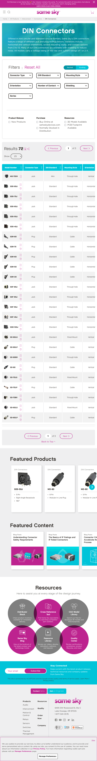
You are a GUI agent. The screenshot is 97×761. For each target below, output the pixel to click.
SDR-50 (13, 267)
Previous (54, 148)
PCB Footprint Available (74, 126)
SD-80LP (14, 347)
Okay (93, 740)
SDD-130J (14, 327)
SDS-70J (13, 196)
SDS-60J (14, 206)
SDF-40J (13, 317)
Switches (27, 727)
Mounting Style (70, 167)
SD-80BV (14, 357)
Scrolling (82, 67)
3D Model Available (77, 122)
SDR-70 (13, 246)
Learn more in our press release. (49, 6)
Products (27, 701)
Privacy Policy (48, 680)
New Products (18, 122)
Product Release (16, 118)
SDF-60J (13, 297)
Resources (69, 118)
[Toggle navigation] (4, 12)
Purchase (40, 118)
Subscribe (35, 671)
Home (5, 19)
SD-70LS (13, 377)
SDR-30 (13, 277)
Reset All (32, 66)
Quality (41, 708)
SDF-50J (13, 307)
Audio (25, 705)
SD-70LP (13, 387)
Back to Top (47, 441)
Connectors (38, 19)
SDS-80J (14, 186)
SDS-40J (14, 226)
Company (42, 725)
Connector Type (31, 167)
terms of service (69, 679)
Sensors (26, 723)
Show (7, 156)
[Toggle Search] (9, 12)
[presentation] (92, 487)
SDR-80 (13, 236)
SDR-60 (13, 256)
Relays (25, 719)
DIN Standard (51, 167)
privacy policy (53, 679)
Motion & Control (27, 714)
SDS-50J (14, 216)
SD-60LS (14, 407)
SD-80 (12, 367)
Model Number (11, 167)
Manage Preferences (23, 751)
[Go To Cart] (92, 12)
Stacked (70, 67)
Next (85, 148)
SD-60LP (14, 417)
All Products (14, 19)
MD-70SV (14, 176)
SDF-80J (13, 287)
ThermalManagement (28, 732)
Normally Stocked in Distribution (49, 129)
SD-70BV (13, 397)
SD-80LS (14, 337)
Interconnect (26, 19)
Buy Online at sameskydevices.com (49, 123)
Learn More (84, 679)
